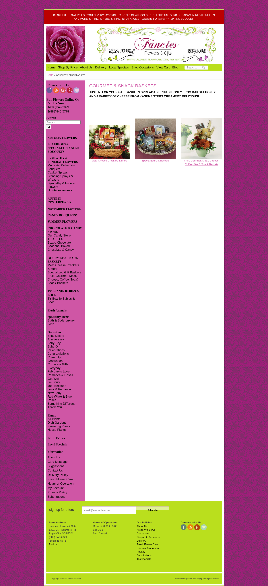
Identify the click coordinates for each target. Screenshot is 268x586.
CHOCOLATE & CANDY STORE (65, 230)
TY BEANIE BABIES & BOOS (63, 293)
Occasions (54, 332)
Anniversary (56, 339)
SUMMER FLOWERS (62, 221)
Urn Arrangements (60, 190)
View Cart (163, 67)
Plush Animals (57, 310)
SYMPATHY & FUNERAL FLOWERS (63, 160)
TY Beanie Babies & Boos (61, 300)
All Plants (54, 419)
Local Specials (119, 67)
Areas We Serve (146, 529)
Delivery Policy (58, 475)
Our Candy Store (59, 235)
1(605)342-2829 (58, 107)
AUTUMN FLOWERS (62, 137)
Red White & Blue (60, 396)
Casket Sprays (58, 172)
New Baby (54, 393)
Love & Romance (59, 389)
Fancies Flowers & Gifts (157, 44)
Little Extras (56, 438)
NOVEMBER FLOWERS (64, 208)
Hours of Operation (60, 483)
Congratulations (58, 353)
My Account (56, 488)
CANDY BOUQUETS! (62, 215)
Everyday (54, 368)
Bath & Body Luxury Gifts (61, 322)
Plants (52, 415)
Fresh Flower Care (60, 479)
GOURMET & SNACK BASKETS (63, 260)
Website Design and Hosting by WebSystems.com (197, 578)
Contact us (143, 533)
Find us (53, 544)
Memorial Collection (61, 165)
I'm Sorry (54, 382)
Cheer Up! (54, 357)
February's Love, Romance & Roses (60, 373)
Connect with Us (58, 85)
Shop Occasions (142, 67)
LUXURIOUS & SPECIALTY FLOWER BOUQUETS (63, 147)
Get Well (53, 378)
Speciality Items (58, 316)
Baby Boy (54, 343)
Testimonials (144, 558)
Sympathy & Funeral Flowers (61, 185)
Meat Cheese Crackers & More (63, 267)
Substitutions (56, 496)
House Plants (57, 429)
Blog (175, 67)
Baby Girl (54, 346)
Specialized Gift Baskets (64, 272)
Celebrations (56, 350)
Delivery (100, 67)
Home (51, 67)
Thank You (55, 407)
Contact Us (55, 470)
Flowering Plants (59, 426)
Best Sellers (56, 336)
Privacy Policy (57, 492)
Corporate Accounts (148, 537)
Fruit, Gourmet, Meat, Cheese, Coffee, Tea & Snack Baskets (63, 279)
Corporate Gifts (58, 364)
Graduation (55, 361)
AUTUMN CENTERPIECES (59, 200)
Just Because (57, 386)
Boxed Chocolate (59, 242)
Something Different (61, 403)
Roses (52, 400)
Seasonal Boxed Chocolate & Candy (61, 247)
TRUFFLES (55, 239)
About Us (86, 67)
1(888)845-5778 (58, 111)
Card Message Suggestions (57, 464)
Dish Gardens (57, 422)
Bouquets (54, 169)
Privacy (141, 551)
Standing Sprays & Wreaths (60, 177)
